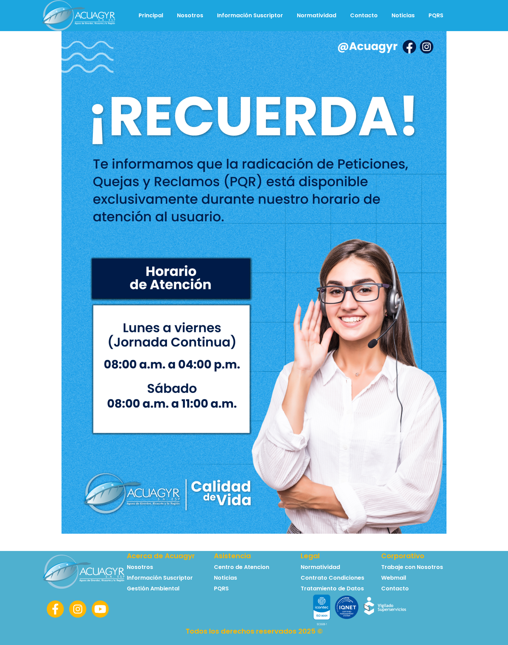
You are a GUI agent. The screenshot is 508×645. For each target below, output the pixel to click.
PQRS (436, 15)
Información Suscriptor (250, 15)
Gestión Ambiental (153, 588)
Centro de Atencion (241, 567)
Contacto (364, 15)
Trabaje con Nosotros (412, 567)
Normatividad (316, 15)
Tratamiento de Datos (332, 588)
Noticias (403, 15)
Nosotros (190, 15)
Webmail (393, 578)
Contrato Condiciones (332, 578)
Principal (151, 15)
